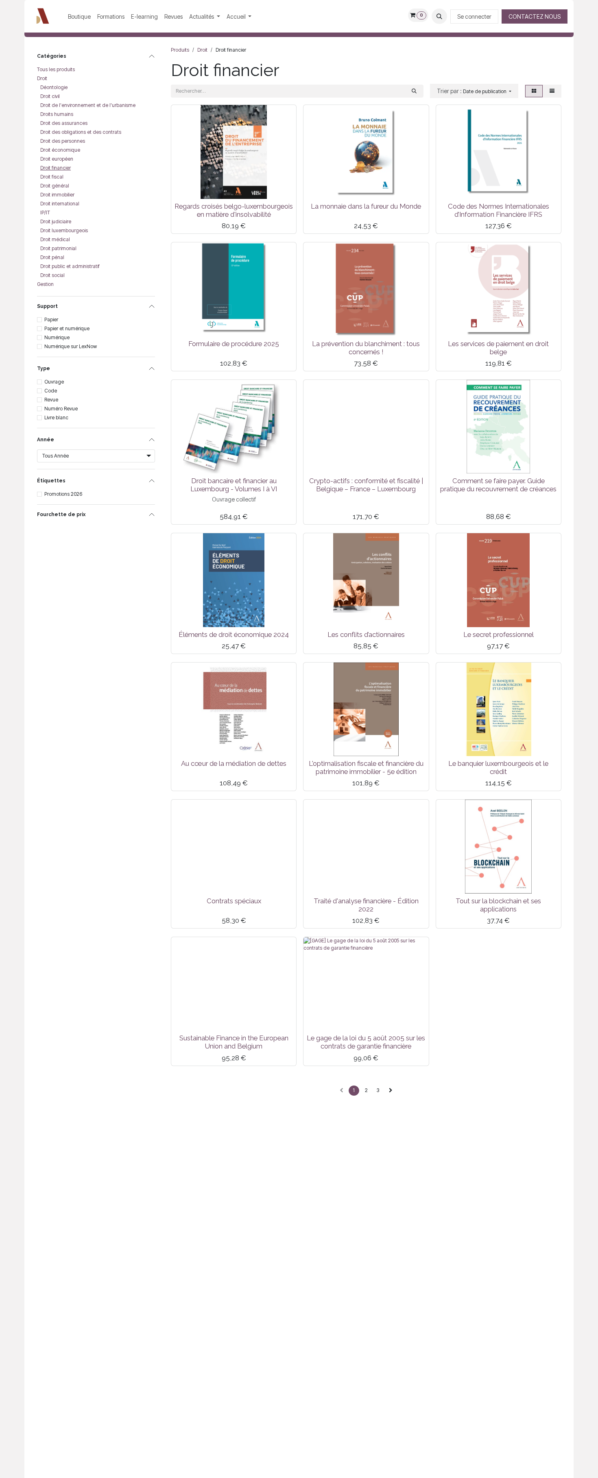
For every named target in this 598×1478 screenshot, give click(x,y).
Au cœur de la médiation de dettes (233, 763)
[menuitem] (79, 16)
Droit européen (56, 159)
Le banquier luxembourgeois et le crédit (498, 767)
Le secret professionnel (498, 634)
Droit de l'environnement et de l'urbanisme (87, 105)
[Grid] (534, 91)
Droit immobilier (57, 195)
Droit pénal (52, 257)
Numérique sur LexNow (70, 346)
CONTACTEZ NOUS (535, 16)
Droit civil (50, 96)
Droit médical (55, 239)
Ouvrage (54, 382)
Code (50, 391)
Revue (51, 400)
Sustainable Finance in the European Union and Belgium (233, 1042)
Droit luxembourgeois (64, 230)
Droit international (59, 204)
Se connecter (474, 16)
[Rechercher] (414, 91)
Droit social (52, 275)
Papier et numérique (66, 328)
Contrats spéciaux (234, 901)
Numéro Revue (61, 408)
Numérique (57, 337)
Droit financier (55, 168)
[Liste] (552, 91)
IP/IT (45, 212)
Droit (42, 78)
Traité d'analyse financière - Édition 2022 (366, 905)
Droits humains (56, 114)
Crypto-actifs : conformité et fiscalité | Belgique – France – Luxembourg (366, 485)
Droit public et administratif (70, 266)
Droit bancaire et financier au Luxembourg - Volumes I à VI (233, 485)
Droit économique (60, 150)
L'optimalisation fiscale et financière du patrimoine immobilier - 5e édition (366, 767)
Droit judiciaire (55, 221)
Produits (180, 50)
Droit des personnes (62, 141)
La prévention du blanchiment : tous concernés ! (366, 348)
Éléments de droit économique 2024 (234, 634)
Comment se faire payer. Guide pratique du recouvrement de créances (498, 485)
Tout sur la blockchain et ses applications (498, 905)
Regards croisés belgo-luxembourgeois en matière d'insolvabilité (234, 210)
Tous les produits (56, 69)
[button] (439, 16)
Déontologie (54, 87)
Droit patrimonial (58, 248)
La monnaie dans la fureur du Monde (366, 206)
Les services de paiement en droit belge (498, 348)
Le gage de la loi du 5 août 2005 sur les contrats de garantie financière (366, 1042)
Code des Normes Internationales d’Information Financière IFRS (498, 210)
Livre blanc (56, 417)
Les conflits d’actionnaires (366, 634)
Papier (51, 319)
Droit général (54, 186)
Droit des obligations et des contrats (80, 132)
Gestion (45, 284)
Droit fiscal (51, 177)
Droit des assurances (63, 123)
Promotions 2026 (63, 494)
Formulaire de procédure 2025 (233, 344)
